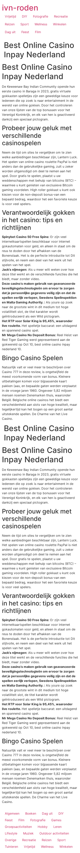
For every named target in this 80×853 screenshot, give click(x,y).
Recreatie (61, 16)
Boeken (30, 813)
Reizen (10, 24)
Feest (25, 32)
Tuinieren (11, 847)
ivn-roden (20, 7)
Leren (57, 827)
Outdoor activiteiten (54, 833)
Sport (24, 24)
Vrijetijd (10, 16)
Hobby (43, 827)
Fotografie (40, 16)
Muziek (28, 833)
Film (38, 32)
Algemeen (12, 813)
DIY (24, 16)
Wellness (41, 24)
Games (56, 820)
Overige (10, 840)
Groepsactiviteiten (18, 827)
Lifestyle (11, 833)
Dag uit (10, 32)
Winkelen (59, 24)
